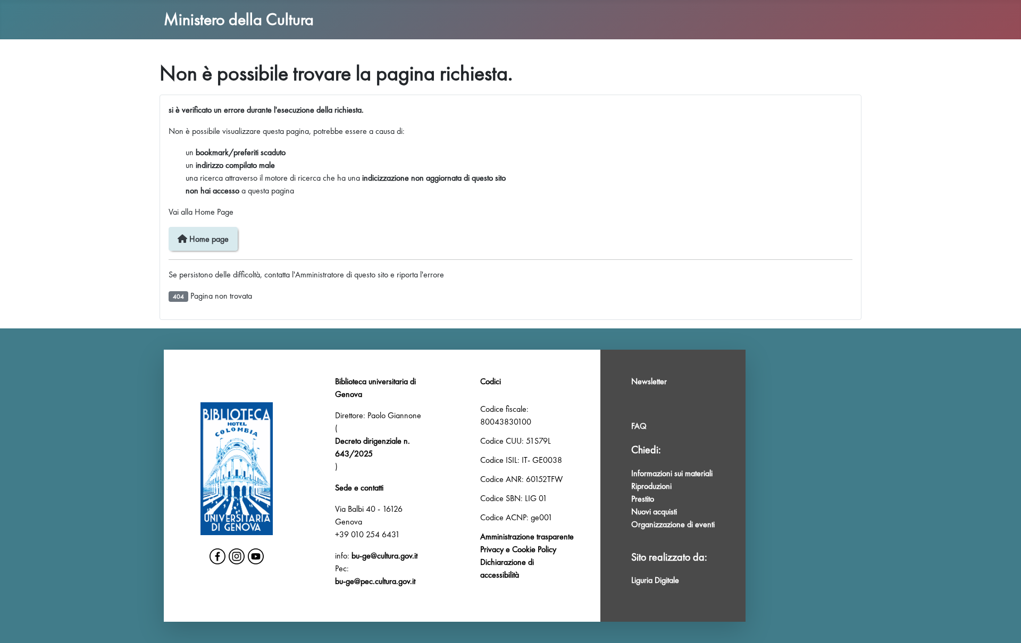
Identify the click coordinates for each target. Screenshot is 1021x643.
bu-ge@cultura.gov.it (384, 555)
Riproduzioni (651, 486)
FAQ (639, 426)
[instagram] (236, 556)
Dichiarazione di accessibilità (507, 568)
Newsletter (649, 381)
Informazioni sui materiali (672, 473)
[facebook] (217, 556)
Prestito (642, 498)
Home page (208, 238)
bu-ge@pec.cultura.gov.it (375, 581)
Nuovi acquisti (654, 511)
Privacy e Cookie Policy (518, 549)
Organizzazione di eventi (673, 524)
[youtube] (255, 556)
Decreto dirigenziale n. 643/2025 (372, 447)
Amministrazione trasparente (527, 536)
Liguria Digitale (655, 580)
